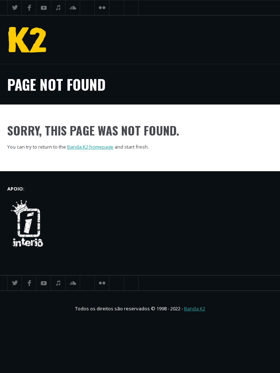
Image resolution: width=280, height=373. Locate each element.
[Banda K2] (27, 39)
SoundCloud (73, 7)
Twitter (14, 7)
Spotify (87, 7)
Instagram (116, 7)
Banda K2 (194, 308)
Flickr (102, 7)
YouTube (43, 7)
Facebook (29, 7)
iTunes (58, 7)
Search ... (131, 7)
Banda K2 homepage (90, 147)
